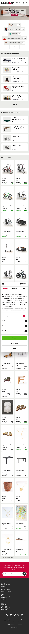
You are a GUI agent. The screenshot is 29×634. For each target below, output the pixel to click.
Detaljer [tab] (14, 288)
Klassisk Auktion (5, 589)
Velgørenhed (4, 588)
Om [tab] (24, 288)
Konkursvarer (16, 136)
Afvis (14, 348)
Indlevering (4, 597)
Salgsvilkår (4, 599)
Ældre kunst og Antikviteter (17, 77)
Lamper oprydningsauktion (18, 118)
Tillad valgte (14, 343)
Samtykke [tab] (5, 288)
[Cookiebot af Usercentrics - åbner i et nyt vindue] (20, 284)
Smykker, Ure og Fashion (17, 68)
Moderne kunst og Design (18, 87)
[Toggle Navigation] (26, 2)
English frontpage (6, 591)
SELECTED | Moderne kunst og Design (18, 59)
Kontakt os (4, 586)
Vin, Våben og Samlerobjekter (17, 96)
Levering (3, 604)
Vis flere (14, 47)
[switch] (25, 321)
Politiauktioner (17, 145)
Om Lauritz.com (5, 584)
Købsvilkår (4, 609)
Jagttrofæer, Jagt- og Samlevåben (18, 127)
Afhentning (4, 606)
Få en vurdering (5, 596)
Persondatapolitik (6, 608)
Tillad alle (14, 338)
